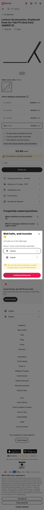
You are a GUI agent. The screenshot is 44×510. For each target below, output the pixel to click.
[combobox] (22, 251)
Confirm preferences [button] (22, 275)
